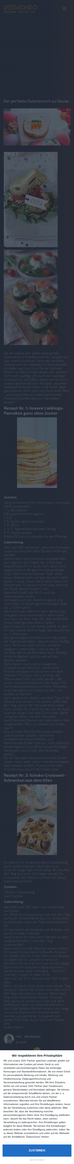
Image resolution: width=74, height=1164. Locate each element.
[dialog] (37, 1107)
